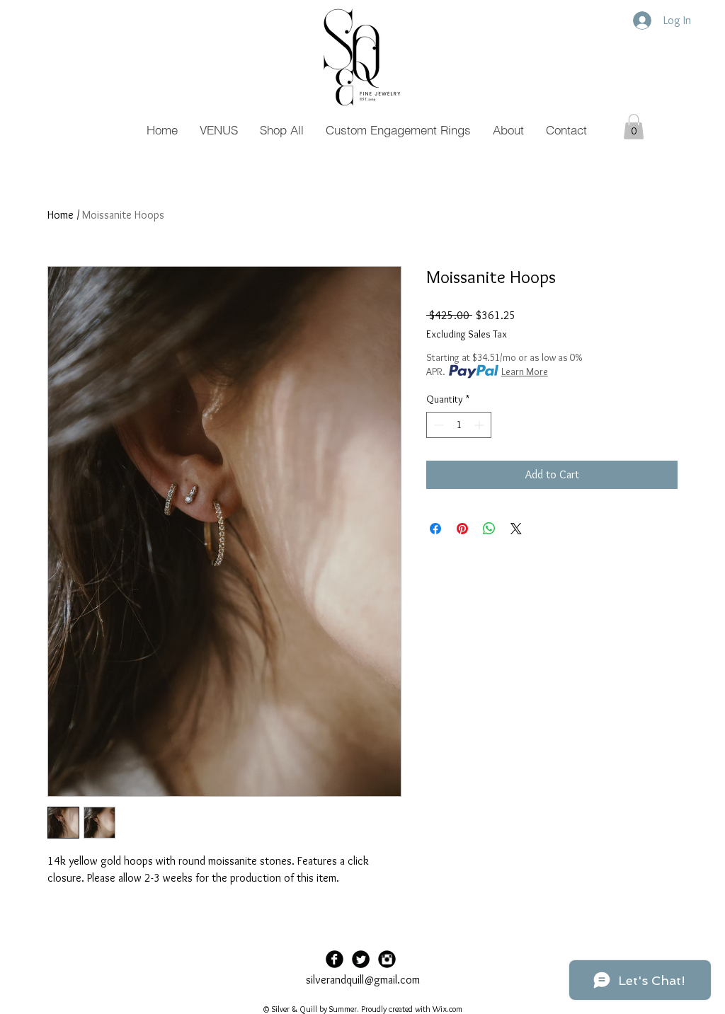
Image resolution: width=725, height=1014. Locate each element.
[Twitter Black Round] (361, 959)
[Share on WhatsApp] (489, 528)
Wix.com (447, 1008)
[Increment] (480, 425)
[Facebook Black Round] (334, 959)
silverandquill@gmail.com (363, 979)
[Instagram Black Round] (387, 959)
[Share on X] (516, 528)
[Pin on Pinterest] (462, 528)
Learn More (524, 371)
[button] (633, 126)
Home (60, 214)
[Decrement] (437, 425)
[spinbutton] (459, 425)
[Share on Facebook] (435, 528)
